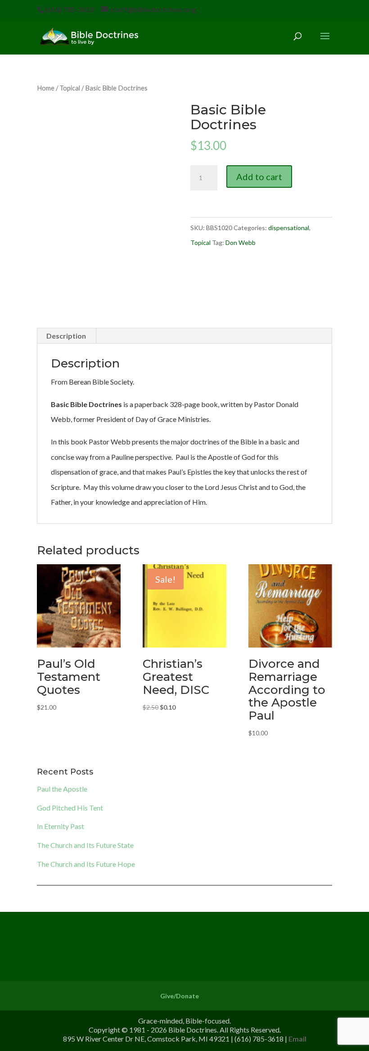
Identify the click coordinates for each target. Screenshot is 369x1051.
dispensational (288, 227)
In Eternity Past (60, 826)
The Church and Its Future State (85, 845)
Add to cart (259, 176)
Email (297, 1038)
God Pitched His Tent (70, 807)
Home (45, 88)
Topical (69, 88)
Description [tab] (66, 335)
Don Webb (240, 242)
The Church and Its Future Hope (86, 864)
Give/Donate (179, 996)
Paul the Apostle (62, 788)
